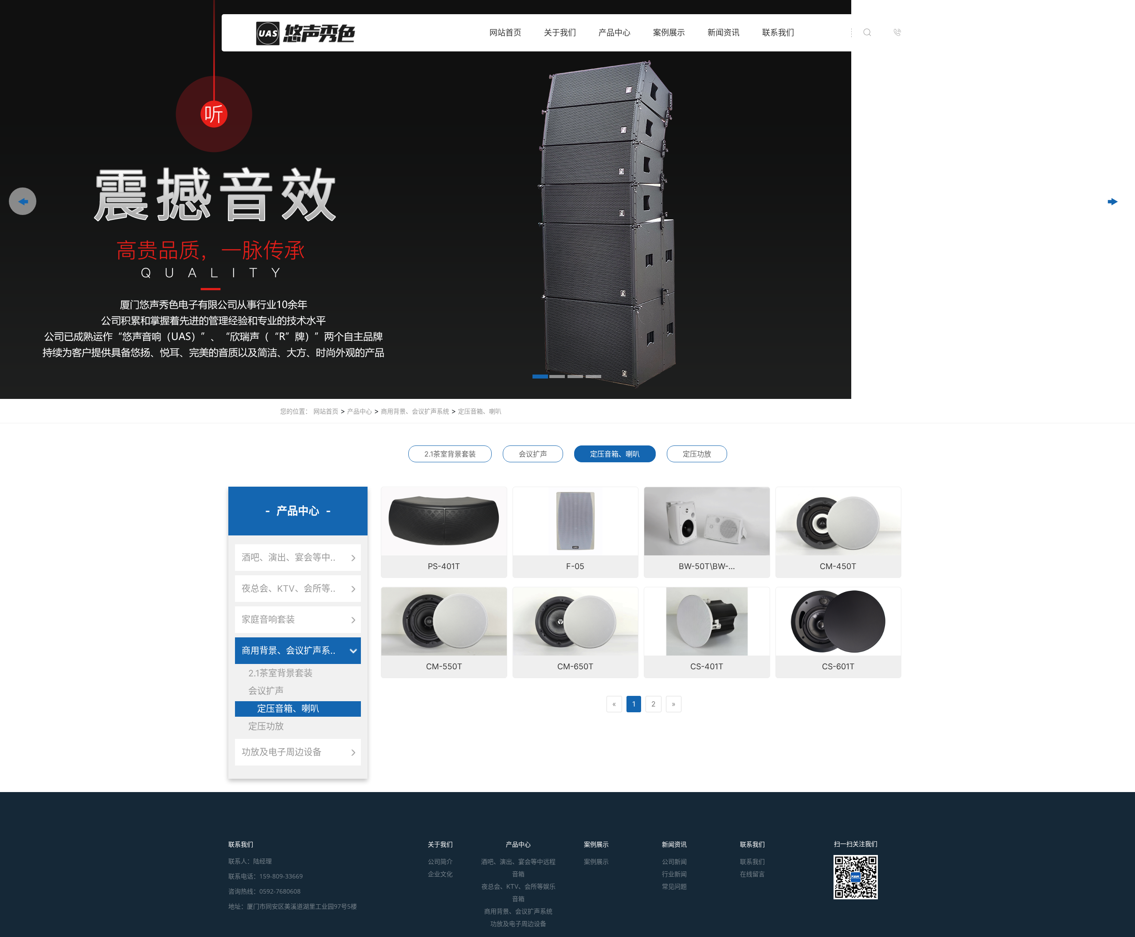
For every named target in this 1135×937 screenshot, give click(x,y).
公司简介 (440, 861)
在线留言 (752, 874)
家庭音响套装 (268, 619)
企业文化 (440, 874)
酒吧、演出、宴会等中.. (289, 557)
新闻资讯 (724, 32)
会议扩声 (533, 453)
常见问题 (674, 886)
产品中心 (614, 32)
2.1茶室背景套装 (450, 453)
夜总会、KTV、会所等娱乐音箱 (518, 892)
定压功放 (697, 453)
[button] (22, 201)
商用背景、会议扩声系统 (414, 411)
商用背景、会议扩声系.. (289, 650)
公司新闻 (674, 861)
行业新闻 (674, 874)
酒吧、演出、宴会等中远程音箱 (518, 868)
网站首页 (505, 32)
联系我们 (778, 32)
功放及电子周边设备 (281, 752)
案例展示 (669, 32)
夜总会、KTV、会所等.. (289, 588)
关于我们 (560, 32)
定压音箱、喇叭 (478, 411)
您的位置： (295, 411)
